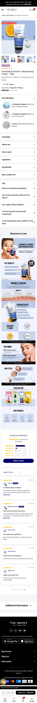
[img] (7, 480)
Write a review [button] (18, 461)
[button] (9, 446)
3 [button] (19, 589)
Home (3, 15)
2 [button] (16, 589)
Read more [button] (6, 494)
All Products (10, 15)
